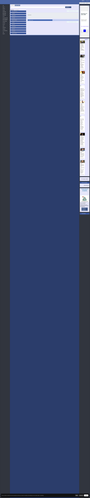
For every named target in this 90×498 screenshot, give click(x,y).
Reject (77, 495)
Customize (81, 495)
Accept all (86, 495)
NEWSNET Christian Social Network (1, 1)
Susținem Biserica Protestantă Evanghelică (84, 190)
